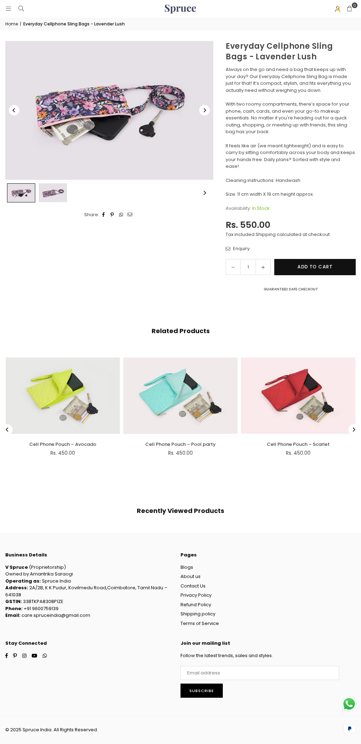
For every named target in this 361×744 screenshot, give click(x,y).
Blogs (186, 567)
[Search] (21, 8)
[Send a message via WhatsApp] (349, 704)
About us (190, 576)
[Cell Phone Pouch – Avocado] (63, 396)
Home (11, 24)
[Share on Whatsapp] (121, 214)
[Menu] (8, 8)
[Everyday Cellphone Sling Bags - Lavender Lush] (21, 193)
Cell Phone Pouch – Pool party (180, 444)
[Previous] (14, 110)
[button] (349, 8)
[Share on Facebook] (103, 214)
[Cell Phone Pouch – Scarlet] (298, 396)
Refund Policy (195, 604)
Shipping (266, 234)
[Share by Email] (130, 214)
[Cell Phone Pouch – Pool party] (180, 396)
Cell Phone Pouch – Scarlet (298, 444)
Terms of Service (199, 623)
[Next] (204, 110)
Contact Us (193, 586)
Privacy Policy (196, 595)
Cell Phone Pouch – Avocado (62, 444)
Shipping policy (197, 613)
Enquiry (241, 248)
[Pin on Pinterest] (112, 214)
